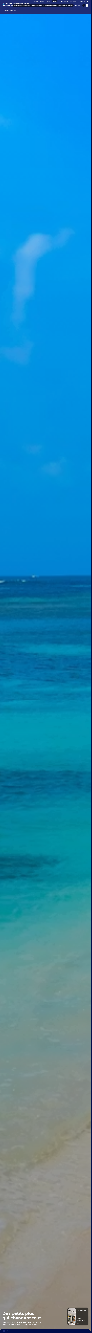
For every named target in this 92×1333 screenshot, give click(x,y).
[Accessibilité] (83, 5)
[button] (87, 5)
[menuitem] (18, 5)
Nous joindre (64, 1)
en (87, 1)
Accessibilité (72, 1)
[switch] (78, 1)
